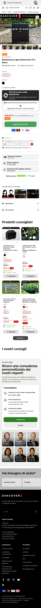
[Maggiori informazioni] (30, 147)
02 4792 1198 (11, 164)
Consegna (5, 558)
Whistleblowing (28, 569)
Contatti (25, 552)
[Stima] (31, 144)
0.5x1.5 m (6, 75)
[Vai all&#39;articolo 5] (29, 47)
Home (4, 12)
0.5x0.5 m (27, 312)
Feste (9, 12)
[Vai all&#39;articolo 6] (35, 47)
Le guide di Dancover (30, 566)
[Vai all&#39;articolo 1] (5, 47)
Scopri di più (11, 170)
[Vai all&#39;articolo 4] (23, 47)
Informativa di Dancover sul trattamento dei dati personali (9, 570)
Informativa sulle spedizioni (10, 602)
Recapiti (26, 600)
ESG (23, 559)
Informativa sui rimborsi (26, 598)
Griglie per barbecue (19, 12)
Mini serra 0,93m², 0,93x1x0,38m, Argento (9, 300)
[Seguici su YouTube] (18, 579)
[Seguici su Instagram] (8, 579)
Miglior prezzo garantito (7, 562)
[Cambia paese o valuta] (27, 8)
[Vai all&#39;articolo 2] (11, 47)
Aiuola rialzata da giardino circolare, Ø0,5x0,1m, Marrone (29, 300)
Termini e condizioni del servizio (12, 600)
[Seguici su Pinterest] (13, 579)
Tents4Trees (27, 562)
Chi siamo (26, 549)
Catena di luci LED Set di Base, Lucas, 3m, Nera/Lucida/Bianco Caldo (29, 248)
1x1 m (6, 312)
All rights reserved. (19, 596)
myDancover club (28, 555)
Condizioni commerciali (6, 553)
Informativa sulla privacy (9, 598)
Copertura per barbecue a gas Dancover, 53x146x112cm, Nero (10, 248)
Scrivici (20, 425)
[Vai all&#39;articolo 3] (17, 47)
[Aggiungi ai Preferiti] (17, 242)
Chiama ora (20, 420)
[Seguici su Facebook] (3, 579)
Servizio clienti (7, 549)
